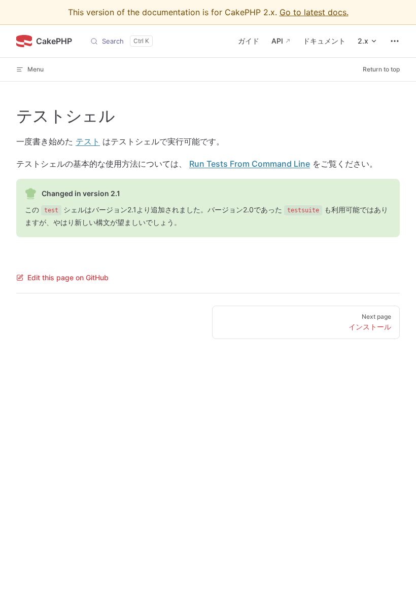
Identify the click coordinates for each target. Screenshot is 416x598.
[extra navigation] (395, 41)
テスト (88, 141)
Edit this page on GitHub (68, 277)
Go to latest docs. (314, 12)
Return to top (381, 69)
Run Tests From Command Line (249, 164)
